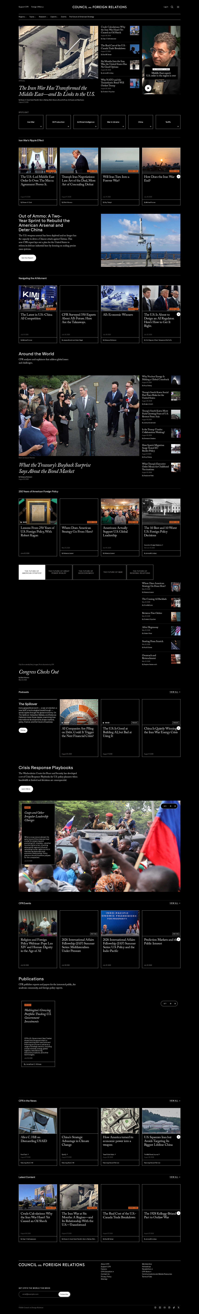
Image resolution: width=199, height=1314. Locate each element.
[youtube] (164, 1307)
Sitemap (104, 1279)
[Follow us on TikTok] (174, 1307)
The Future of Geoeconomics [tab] (86, 572)
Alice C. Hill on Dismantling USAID (34, 1139)
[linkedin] (160, 1307)
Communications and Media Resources (157, 1274)
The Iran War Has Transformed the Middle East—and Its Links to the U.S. (57, 91)
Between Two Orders (152, 613)
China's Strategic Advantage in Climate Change (75, 1141)
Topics (31, 17)
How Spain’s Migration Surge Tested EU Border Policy (153, 448)
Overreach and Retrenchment (149, 657)
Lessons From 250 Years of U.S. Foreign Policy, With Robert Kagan (37, 531)
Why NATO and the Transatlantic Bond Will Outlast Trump (112, 83)
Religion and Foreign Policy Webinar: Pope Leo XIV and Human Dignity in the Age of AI (37, 945)
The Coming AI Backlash (154, 599)
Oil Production (58, 122)
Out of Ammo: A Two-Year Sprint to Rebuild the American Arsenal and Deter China (44, 222)
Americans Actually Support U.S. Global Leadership (115, 531)
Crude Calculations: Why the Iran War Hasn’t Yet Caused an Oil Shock (113, 30)
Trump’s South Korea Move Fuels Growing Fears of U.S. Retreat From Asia (155, 414)
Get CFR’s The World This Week (34, 1288)
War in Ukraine (113, 122)
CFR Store (146, 1272)
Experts (53, 17)
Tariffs (168, 122)
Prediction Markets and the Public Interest (161, 941)
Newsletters (146, 1269)
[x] (178, 1307)
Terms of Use (147, 1277)
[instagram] (169, 1307)
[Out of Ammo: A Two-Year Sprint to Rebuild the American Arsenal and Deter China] (140, 240)
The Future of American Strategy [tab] (32, 572)
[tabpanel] (99, 630)
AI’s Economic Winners (118, 314)
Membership (147, 1264)
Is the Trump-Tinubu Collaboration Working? (153, 431)
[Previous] (170, 1003)
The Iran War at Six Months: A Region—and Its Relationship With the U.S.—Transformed (77, 1219)
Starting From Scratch (152, 641)
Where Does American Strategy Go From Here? (77, 529)
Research (42, 17)
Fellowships (146, 1267)
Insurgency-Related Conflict (35, 814)
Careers (104, 1269)
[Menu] (178, 7)
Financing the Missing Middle (33, 1012)
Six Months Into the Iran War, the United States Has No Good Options (114, 64)
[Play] (148, 88)
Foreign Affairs (36, 7)
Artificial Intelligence (85, 122)
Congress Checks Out (39, 672)
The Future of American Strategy (81, 17)
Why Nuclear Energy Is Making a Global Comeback (155, 378)
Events (63, 17)
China (140, 122)
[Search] (172, 7)
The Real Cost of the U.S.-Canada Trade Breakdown (113, 47)
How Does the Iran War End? (159, 178)
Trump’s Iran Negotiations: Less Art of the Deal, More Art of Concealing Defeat (78, 180)
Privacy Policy (106, 1277)
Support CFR (24, 7)
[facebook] (155, 1307)
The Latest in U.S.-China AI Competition (36, 316)
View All (174, 692)
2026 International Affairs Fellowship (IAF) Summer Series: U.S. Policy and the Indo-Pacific (119, 945)
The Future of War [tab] (113, 572)
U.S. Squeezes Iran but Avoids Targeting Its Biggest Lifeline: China (158, 1141)
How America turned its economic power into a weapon (118, 1141)
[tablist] (99, 572)
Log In (166, 7)
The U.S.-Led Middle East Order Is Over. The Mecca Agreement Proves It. (37, 180)
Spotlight (24, 112)
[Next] (178, 176)
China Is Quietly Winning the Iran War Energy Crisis (161, 730)
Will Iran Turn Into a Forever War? (116, 178)
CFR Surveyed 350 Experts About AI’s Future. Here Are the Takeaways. (79, 318)
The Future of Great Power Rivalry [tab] (59, 572)
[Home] (100, 7)
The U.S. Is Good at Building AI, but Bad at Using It (117, 732)
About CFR (105, 1264)
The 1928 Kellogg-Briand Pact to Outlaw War (160, 1215)
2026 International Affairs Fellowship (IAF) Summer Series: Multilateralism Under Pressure (78, 945)
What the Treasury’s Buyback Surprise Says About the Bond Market (54, 468)
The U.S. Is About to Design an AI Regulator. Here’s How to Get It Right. (159, 320)
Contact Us (105, 1274)
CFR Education (106, 1272)
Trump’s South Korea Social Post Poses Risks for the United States (155, 395)
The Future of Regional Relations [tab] (140, 572)
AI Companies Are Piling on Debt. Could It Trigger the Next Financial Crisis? (78, 732)
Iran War (31, 122)
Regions (22, 17)
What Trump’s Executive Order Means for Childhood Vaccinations (155, 467)
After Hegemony (150, 627)
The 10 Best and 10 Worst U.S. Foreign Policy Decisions (160, 531)
